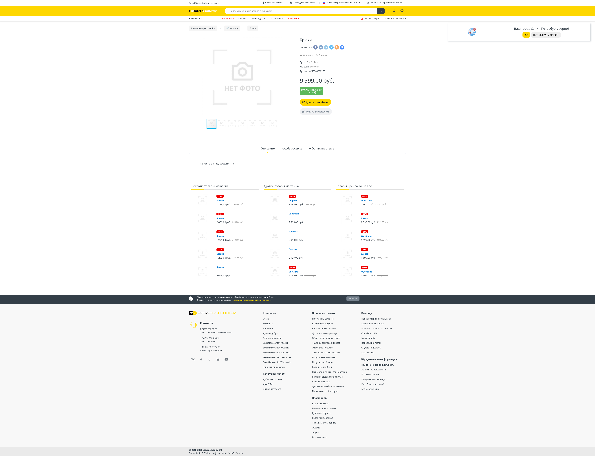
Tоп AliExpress (276, 18)
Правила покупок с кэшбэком (376, 328)
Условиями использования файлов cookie (252, 300)
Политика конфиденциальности (377, 364)
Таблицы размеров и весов (326, 342)
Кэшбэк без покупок (322, 323)
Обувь (315, 432)
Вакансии (268, 328)
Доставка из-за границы (324, 333)
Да (526, 34)
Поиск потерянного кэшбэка (376, 318)
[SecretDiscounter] (203, 11)
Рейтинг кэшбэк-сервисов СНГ (327, 376)
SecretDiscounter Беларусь (276, 352)
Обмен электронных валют (326, 338)
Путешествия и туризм (324, 408)
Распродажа (228, 18)
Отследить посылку (322, 347)
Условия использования (373, 369)
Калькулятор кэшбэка (372, 323)
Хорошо (353, 298)
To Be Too (312, 62)
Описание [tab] (268, 148)
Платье (293, 249)
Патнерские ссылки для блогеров (329, 371)
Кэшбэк (242, 18)
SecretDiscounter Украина (276, 347)
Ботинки (294, 271)
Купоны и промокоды (274, 366)
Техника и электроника (324, 422)
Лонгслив (366, 200)
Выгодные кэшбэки (322, 366)
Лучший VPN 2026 (321, 381)
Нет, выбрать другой (545, 34)
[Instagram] (218, 359)
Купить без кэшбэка (317, 111)
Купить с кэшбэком (316, 102)
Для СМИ (268, 384)
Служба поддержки (371, 347)
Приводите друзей (396, 18)
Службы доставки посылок (326, 352)
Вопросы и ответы (371, 342)
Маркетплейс (368, 338)
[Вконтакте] (193, 359)
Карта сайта (367, 352)
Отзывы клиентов (272, 338)
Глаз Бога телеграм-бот (374, 384)
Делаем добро (372, 18)
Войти (373, 2)
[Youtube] (226, 359)
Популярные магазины (323, 357)
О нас (266, 318)
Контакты (268, 323)
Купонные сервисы (321, 413)
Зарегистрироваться (392, 2)
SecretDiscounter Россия (275, 342)
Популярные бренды (322, 362)
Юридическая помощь (373, 379)
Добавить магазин (272, 379)
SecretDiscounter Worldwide (277, 362)
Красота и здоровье (322, 417)
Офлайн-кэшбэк (369, 333)
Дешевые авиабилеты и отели (328, 386)
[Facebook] (201, 359)
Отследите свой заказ (304, 2)
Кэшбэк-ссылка (292, 148)
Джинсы (293, 231)
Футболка (366, 236)
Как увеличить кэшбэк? (324, 328)
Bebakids (314, 66)
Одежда (316, 427)
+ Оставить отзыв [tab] (321, 148)
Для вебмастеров (272, 388)
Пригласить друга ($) (322, 318)
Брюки (220, 200)
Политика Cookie (370, 374)
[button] (292, 77)
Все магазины (319, 437)
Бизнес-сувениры (370, 388)
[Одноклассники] (210, 359)
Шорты (293, 200)
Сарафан (294, 213)
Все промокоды (320, 403)
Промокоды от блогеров (325, 391)
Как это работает (273, 2)
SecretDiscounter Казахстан (277, 357)
